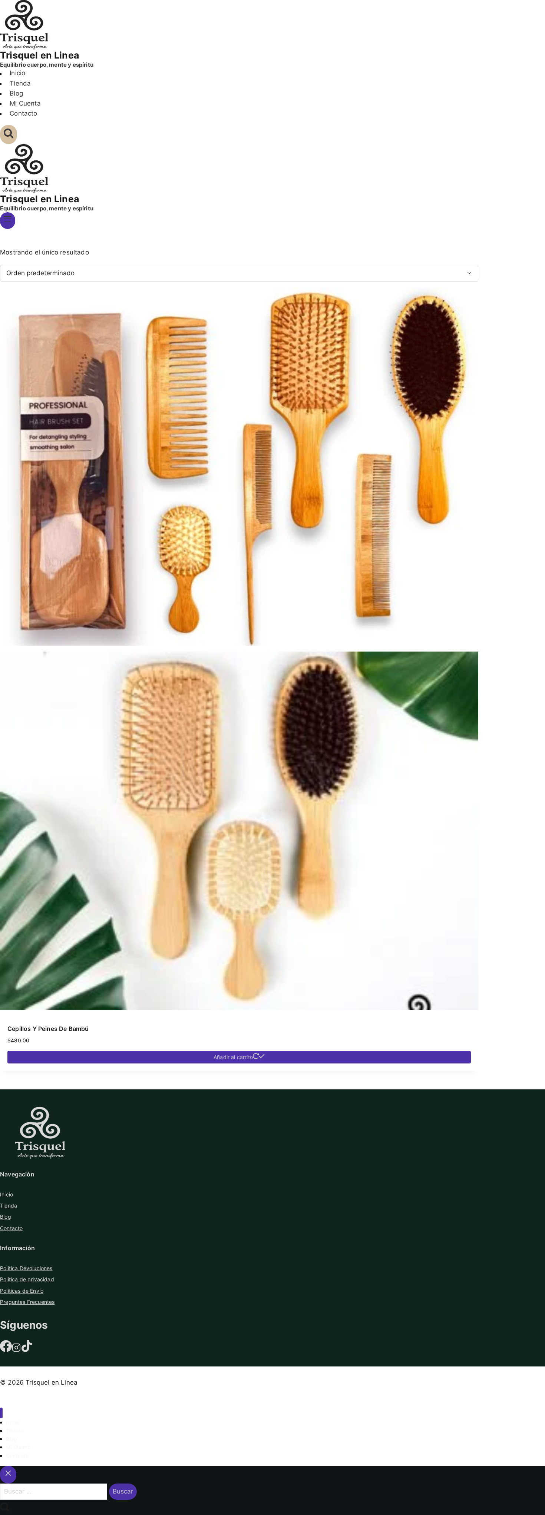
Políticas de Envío (21, 1291)
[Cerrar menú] (1, 1413)
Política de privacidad (27, 1279)
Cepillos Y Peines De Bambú (48, 1028)
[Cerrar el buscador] (8, 1475)
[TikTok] (27, 1349)
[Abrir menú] (7, 220)
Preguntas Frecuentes (27, 1302)
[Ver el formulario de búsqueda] (8, 134)
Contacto (23, 113)
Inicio (17, 73)
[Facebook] (6, 1349)
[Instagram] (16, 1349)
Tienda (20, 83)
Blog (16, 93)
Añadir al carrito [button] (233, 1057)
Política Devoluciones (26, 1268)
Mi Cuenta (25, 103)
